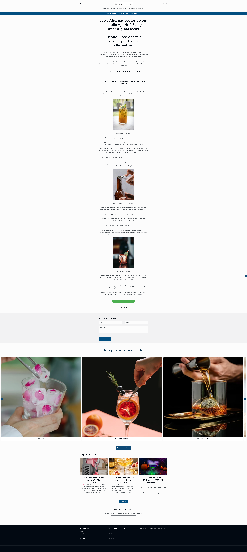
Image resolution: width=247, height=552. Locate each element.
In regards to (83, 540)
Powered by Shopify (96, 549)
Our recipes (83, 533)
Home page (82, 531)
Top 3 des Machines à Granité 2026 (94, 479)
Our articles (83, 538)
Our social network (114, 536)
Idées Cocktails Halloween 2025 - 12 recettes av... (153, 480)
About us (111, 538)
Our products (83, 536)
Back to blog (124, 307)
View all (123, 501)
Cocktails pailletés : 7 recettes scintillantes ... (123, 479)
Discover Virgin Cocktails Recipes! (123, 301)
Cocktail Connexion (87, 549)
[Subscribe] (134, 517)
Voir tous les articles (123, 448)
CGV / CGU (112, 531)
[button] (81, 3)
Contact (111, 533)
